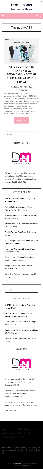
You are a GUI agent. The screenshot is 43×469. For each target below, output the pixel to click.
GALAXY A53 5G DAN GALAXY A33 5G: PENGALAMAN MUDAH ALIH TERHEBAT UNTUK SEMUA (21, 74)
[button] (41, 2)
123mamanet (21, 5)
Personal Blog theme (21, 466)
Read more (21, 120)
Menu (38, 16)
